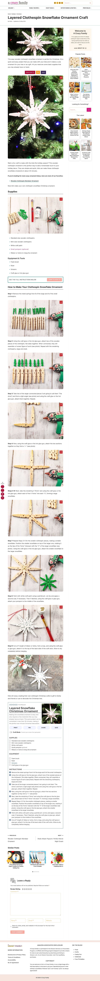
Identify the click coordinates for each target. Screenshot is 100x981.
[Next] (62, 860)
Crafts (77, 952)
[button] (10, 705)
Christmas (19, 13)
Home (9, 13)
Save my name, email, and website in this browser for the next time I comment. (33, 926)
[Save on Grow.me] (2, 501)
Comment (14, 891)
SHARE (43, 727)
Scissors (14, 763)
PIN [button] (38, 72)
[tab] (32, 871)
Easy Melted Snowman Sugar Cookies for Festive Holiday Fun (16, 866)
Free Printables (79, 959)
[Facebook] (55, 3)
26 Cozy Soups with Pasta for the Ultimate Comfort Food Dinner (86, 133)
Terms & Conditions (14, 957)
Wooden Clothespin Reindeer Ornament (25, 181)
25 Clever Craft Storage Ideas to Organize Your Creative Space (86, 155)
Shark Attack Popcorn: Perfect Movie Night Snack (50, 838)
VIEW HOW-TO (30, 72)
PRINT (15, 727)
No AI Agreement (13, 962)
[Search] (89, 110)
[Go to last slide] (8, 860)
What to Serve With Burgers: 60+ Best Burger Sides (74, 96)
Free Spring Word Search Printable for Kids (86, 96)
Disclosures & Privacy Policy (17, 954)
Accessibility (12, 960)
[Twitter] (57, 3)
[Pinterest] (62, 3)
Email (31, 920)
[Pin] (61, 77)
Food (76, 949)
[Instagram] (60, 3)
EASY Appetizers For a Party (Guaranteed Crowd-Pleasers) (86, 73)
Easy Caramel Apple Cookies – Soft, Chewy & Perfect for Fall (74, 133)
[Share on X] (2, 497)
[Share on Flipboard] (2, 494)
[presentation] (16, 857)
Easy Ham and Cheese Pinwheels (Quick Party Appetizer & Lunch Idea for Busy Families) (74, 74)
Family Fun (78, 954)
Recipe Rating (15, 889)
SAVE (43, 72)
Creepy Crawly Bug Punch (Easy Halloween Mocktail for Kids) (74, 155)
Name (13, 920)
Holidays (14, 13)
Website (49, 920)
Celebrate (78, 957)
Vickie (10, 21)
